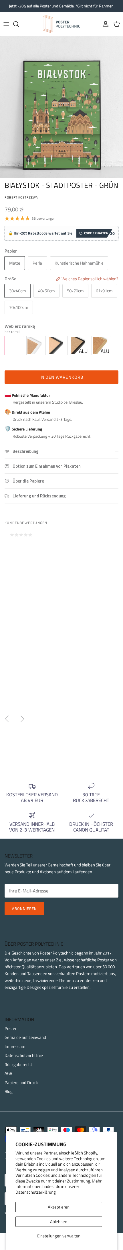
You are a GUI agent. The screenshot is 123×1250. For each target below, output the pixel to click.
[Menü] (6, 24)
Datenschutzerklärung (35, 1192)
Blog (9, 1091)
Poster (11, 1028)
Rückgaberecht (18, 1064)
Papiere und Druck (21, 1082)
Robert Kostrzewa (21, 197)
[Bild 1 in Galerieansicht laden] (61, 107)
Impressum (15, 1046)
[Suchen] (19, 24)
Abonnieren (24, 908)
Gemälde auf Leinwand (25, 1037)
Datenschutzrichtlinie (24, 1055)
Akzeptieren (59, 1207)
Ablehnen (58, 1221)
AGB (8, 1073)
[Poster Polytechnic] (61, 24)
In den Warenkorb (61, 377)
